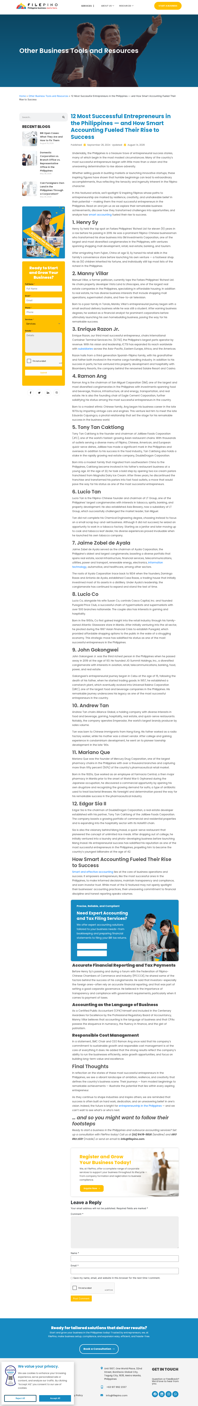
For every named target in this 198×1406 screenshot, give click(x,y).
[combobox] (43, 323)
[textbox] (41, 323)
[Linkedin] (162, 1394)
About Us (106, 5)
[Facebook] (155, 1394)
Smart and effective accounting (92, 872)
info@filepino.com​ (116, 1395)
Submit (43, 372)
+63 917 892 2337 (116, 1387)
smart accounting (100, 214)
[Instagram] (169, 1394)
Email (28, 296)
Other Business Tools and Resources (79, 50)
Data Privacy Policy (72, 1395)
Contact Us (67, 1375)
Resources (125, 5)
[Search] (63, 117)
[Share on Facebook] (30, 393)
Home (22, 96)
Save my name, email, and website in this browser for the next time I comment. (116, 1278)
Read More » (45, 146)
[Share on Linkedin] (48, 393)
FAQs (64, 1382)
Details (28, 331)
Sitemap (66, 1388)
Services (29, 319)
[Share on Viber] (56, 392)
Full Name (30, 284)
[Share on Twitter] (39, 393)
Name (75, 1253)
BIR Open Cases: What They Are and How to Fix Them (51, 136)
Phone (28, 308)
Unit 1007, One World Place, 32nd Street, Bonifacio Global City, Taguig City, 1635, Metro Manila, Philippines (123, 1374)
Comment (77, 1214)
